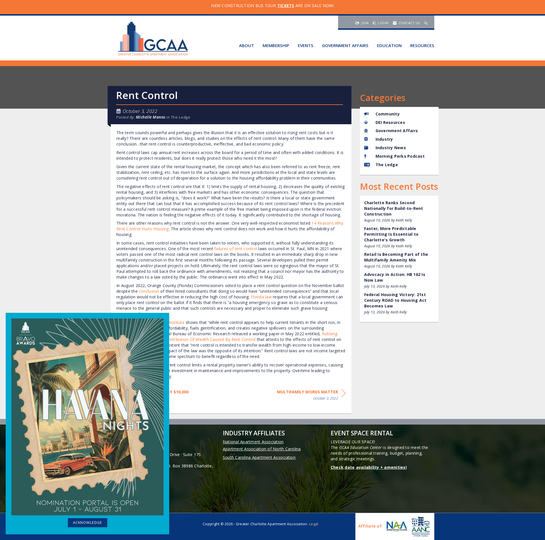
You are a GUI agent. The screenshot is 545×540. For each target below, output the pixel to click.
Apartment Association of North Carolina (262, 449)
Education (389, 45)
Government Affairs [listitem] (397, 130)
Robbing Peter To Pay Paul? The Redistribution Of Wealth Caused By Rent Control (227, 336)
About (246, 45)
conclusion (149, 291)
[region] (311, 396)
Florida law (261, 296)
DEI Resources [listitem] (390, 122)
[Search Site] (426, 23)
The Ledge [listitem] (387, 164)
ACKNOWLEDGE (87, 522)
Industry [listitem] (384, 139)
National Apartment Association (253, 441)
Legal (313, 524)
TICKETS (285, 5)
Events (305, 45)
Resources (422, 45)
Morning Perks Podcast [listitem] (400, 156)
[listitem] (399, 211)
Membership (276, 45)
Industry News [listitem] (391, 147)
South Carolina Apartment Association (259, 457)
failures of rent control (235, 248)
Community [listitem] (388, 114)
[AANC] (420, 526)
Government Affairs (345, 45)
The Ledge (180, 117)
